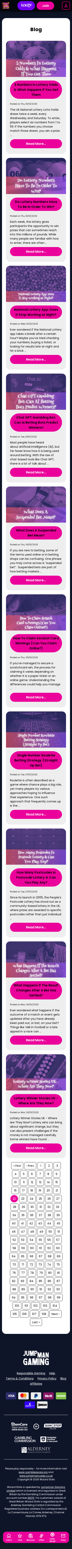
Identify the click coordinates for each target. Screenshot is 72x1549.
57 (58, 1240)
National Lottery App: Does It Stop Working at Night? (36, 312)
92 (49, 1289)
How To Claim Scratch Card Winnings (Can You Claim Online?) (36, 643)
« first (17, 1166)
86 (49, 1281)
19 (40, 1190)
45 (58, 1223)
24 (31, 1199)
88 (14, 1289)
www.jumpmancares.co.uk (36, 1475)
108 (44, 1314)
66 (31, 1256)
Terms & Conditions (20, 1378)
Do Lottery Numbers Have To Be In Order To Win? (36, 204)
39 (58, 1215)
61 (40, 1248)
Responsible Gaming (31, 1373)
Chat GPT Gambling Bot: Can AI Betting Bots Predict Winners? (36, 422)
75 (58, 1265)
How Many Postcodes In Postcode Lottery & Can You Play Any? (36, 877)
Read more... (36, 143)
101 (26, 1306)
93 (58, 1289)
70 (14, 1265)
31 (40, 1207)
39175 (31, 1498)
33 (57, 1207)
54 (31, 1240)
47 (23, 1232)
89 (23, 1289)
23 (22, 1199)
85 (40, 1281)
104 (55, 1306)
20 (48, 1190)
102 (35, 1306)
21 (57, 1190)
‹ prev (30, 1166)
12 (32, 1182)
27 (58, 1199)
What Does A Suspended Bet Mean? (36, 533)
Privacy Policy (47, 1378)
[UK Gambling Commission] (25, 1439)
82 (13, 1281)
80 (50, 1273)
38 (49, 1215)
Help (52, 1373)
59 (23, 1248)
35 (23, 1215)
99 (58, 1298)
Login (26, 6)
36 (31, 1215)
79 (41, 1273)
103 (45, 1306)
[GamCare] (19, 1426)
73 (40, 1265)
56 (49, 1240)
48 (32, 1232)
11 (24, 1182)
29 (23, 1207)
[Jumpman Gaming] (36, 1364)
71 (22, 1265)
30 (32, 1207)
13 (40, 1182)
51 (59, 1232)
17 (23, 1190)
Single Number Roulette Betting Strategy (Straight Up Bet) (36, 760)
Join (45, 5)
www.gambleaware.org (33, 1472)
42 (31, 1223)
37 (40, 1215)
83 (22, 1281)
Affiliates (36, 1384)
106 (24, 1314)
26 (49, 1199)
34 (14, 1215)
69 (58, 1256)
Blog (63, 1378)
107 (34, 1314)
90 (32, 1289)
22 (14, 1199)
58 (14, 1248)
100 (17, 1306)
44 (49, 1223)
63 (58, 1248)
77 (23, 1273)
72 (31, 1265)
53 (22, 1240)
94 (14, 1298)
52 (14, 1240)
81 (58, 1273)
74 (49, 1265)
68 (49, 1256)
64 (14, 1256)
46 (14, 1232)
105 (15, 1314)
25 (40, 1199)
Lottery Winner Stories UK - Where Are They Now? (36, 1101)
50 (50, 1232)
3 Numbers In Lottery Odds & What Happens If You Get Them (36, 89)
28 (14, 1207)
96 (31, 1298)
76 (14, 1273)
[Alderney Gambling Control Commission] (36, 1450)
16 (15, 1190)
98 (49, 1298)
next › (55, 1314)
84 (31, 1281)
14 (48, 1182)
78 (32, 1273)
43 (40, 1223)
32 (49, 1207)
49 (41, 1232)
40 (14, 1223)
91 (40, 1289)
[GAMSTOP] (53, 1426)
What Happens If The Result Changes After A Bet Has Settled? (36, 990)
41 (22, 1223)
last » (36, 1322)
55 (40, 1240)
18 (31, 1190)
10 (15, 1182)
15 (56, 1182)
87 (58, 1281)
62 (49, 1248)
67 (40, 1256)
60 (32, 1248)
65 (22, 1256)
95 (22, 1298)
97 (40, 1298)
